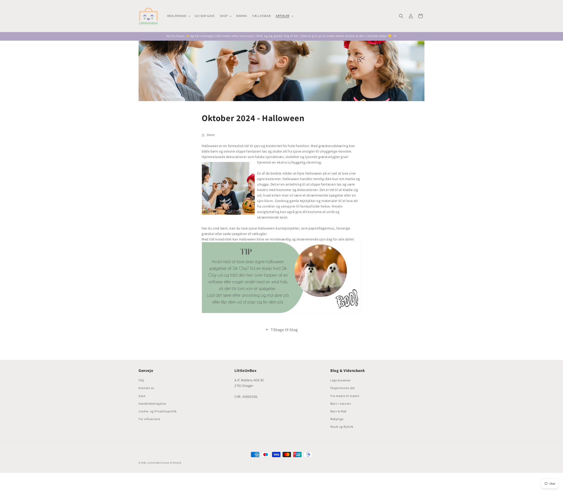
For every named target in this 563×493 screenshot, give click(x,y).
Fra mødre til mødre (344, 396)
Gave (142, 396)
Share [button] (211, 135)
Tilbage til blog (284, 329)
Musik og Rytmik (341, 427)
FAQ (141, 380)
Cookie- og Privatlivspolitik (158, 411)
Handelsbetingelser (152, 404)
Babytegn (337, 419)
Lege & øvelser (340, 380)
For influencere (149, 419)
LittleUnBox (154, 462)
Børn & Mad (338, 411)
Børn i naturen (340, 404)
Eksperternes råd (342, 388)
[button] (178, 15)
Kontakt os (146, 388)
